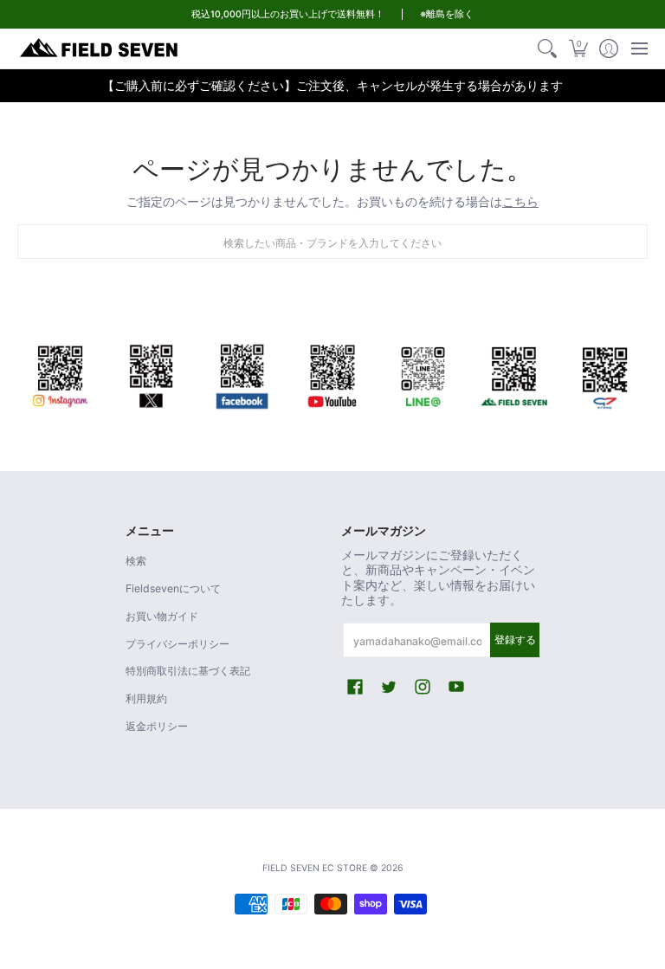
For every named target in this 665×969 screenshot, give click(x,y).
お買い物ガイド (162, 616)
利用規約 (146, 698)
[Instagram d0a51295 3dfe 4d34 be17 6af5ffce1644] (60, 373)
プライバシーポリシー (177, 643)
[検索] (548, 48)
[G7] (605, 373)
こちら (520, 201)
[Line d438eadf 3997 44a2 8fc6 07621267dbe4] (423, 373)
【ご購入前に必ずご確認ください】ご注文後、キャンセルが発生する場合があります (332, 85)
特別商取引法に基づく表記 (188, 670)
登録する (515, 639)
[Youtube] (333, 373)
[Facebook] (242, 373)
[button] (578, 48)
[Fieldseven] (514, 373)
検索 (136, 560)
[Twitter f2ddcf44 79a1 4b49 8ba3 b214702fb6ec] (151, 373)
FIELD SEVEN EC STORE (314, 868)
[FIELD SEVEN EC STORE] (99, 48)
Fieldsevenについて (173, 588)
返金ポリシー (157, 726)
